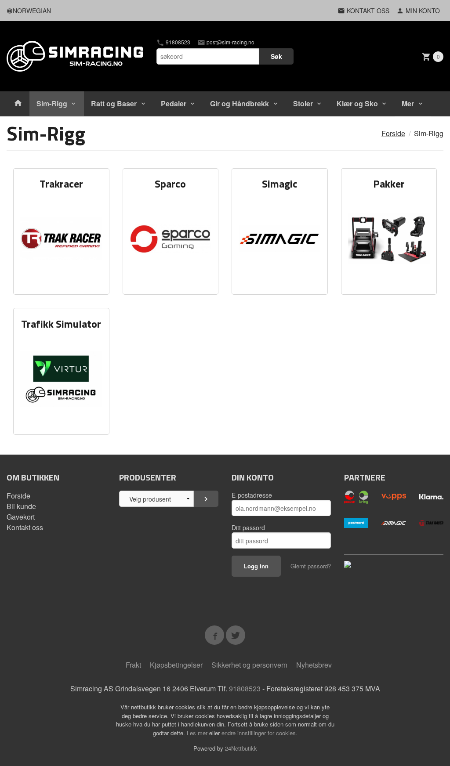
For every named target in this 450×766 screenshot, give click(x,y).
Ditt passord (248, 527)
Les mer (198, 733)
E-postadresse (252, 495)
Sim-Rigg (51, 103)
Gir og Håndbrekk (239, 103)
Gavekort (21, 517)
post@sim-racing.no (229, 42)
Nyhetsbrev (314, 665)
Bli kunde (21, 506)
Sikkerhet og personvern (249, 665)
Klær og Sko (357, 103)
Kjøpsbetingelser (176, 665)
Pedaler (173, 103)
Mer (408, 103)
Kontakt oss (25, 527)
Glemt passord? (310, 566)
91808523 (177, 42)
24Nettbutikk (241, 748)
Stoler (303, 103)
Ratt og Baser (114, 103)
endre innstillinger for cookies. (259, 733)
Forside (393, 133)
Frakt (133, 665)
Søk (276, 56)
